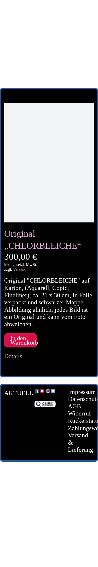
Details (13, 356)
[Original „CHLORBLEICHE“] (49, 163)
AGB (74, 406)
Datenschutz (77, 399)
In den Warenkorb (23, 340)
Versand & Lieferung (77, 442)
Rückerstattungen (77, 420)
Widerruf (77, 413)
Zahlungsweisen (77, 428)
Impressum (77, 391)
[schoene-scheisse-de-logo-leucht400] (49, 8)
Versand (19, 269)
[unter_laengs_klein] (49, 56)
